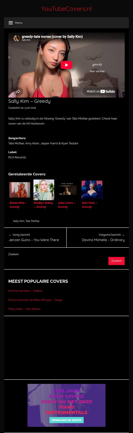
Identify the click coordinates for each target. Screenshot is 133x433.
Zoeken (13, 254)
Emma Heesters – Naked (25, 290)
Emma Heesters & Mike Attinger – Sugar (35, 300)
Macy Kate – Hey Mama (24, 309)
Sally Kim (18, 221)
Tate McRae (32, 221)
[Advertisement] (66, 352)
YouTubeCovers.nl (66, 8)
